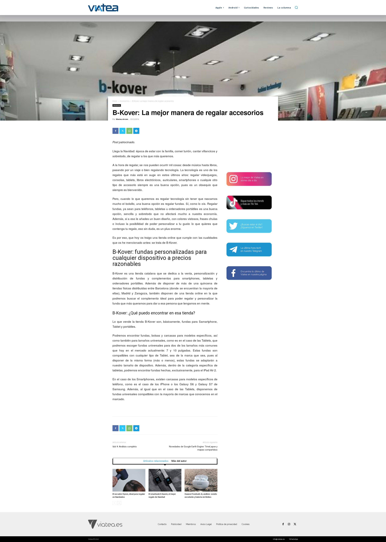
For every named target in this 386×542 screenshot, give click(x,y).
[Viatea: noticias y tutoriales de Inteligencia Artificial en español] (114, 7)
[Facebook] (115, 131)
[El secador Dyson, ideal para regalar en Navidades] (128, 480)
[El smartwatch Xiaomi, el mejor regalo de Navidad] (165, 480)
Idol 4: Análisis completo (124, 446)
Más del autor (179, 461)
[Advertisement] (249, 146)
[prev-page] (114, 503)
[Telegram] (136, 131)
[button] (296, 7)
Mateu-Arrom (122, 119)
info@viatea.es (279, 539)
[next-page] (119, 503)
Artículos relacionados (155, 461)
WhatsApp (293, 539)
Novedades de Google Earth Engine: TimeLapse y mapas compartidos (193, 448)
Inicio (114, 101)
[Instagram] (289, 524)
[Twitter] (122, 131)
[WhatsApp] (129, 131)
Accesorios (124, 101)
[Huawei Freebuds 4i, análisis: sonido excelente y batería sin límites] (201, 480)
